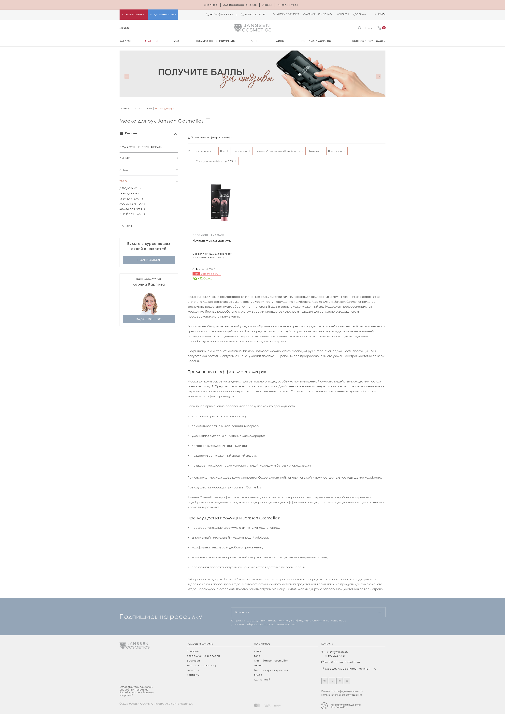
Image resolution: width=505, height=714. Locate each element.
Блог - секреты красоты (271, 670)
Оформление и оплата (203, 655)
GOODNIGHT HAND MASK (208, 235)
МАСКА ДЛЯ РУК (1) (132, 208)
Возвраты (193, 670)
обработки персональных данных (271, 624)
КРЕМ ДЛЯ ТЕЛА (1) (131, 198)
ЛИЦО (124, 169)
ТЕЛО (123, 181)
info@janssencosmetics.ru (342, 662)
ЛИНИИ (125, 158)
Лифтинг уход (288, 4)
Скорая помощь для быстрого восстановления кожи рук (212, 255)
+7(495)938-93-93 (221, 14)
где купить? (262, 679)
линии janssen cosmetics (271, 660)
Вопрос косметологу (202, 665)
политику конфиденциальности (300, 620)
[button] (126, 76)
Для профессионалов (240, 4)
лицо (257, 651)
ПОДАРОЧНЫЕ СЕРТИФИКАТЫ (141, 147)
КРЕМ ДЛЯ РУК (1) (131, 193)
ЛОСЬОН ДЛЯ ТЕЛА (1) (134, 203)
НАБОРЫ (126, 226)
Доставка (193, 660)
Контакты (193, 674)
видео (258, 674)
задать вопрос (148, 319)
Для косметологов (165, 14)
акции (258, 665)
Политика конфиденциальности (342, 691)
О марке (193, 651)
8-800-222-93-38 (255, 14)
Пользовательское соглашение (341, 694)
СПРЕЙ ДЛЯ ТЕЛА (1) (132, 214)
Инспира (211, 4)
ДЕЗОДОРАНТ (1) (130, 188)
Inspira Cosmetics (136, 14)
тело (149, 108)
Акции (267, 4)
